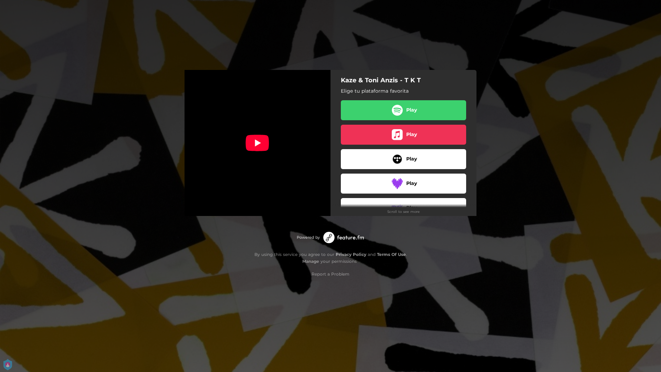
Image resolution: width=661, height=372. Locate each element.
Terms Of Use (391, 254)
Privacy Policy (351, 254)
